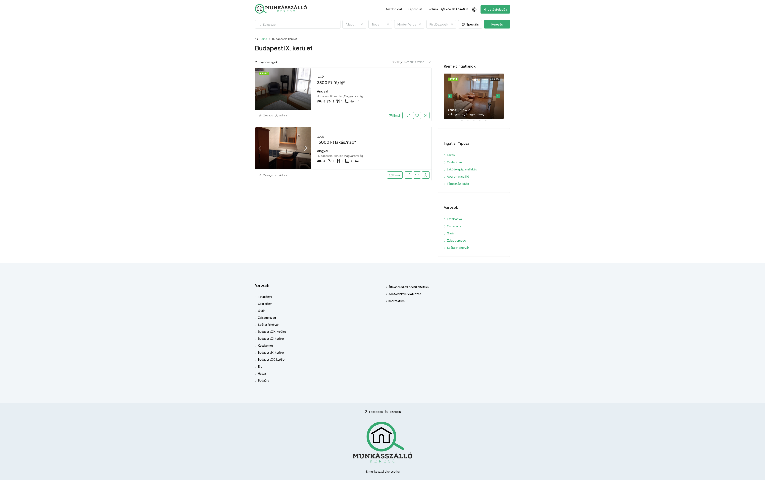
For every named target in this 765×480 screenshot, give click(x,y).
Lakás (451, 155)
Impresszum (396, 301)
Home (263, 38)
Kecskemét (265, 345)
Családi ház (454, 162)
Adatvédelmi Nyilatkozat (404, 294)
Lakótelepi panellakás (462, 169)
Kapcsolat (415, 9)
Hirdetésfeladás (495, 9)
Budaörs (263, 380)
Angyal (322, 91)
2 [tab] (470, 122)
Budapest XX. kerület (271, 359)
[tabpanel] (474, 96)
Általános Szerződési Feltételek (408, 287)
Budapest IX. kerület (271, 352)
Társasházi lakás (458, 183)
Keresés (497, 24)
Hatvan (262, 373)
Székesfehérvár (458, 247)
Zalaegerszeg (456, 240)
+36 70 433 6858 (456, 9)
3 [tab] (476, 122)
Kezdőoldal (393, 9)
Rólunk (433, 9)
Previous (450, 96)
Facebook (376, 411)
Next (498, 96)
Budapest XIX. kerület (272, 331)
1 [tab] (464, 122)
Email (396, 115)
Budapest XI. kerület (271, 338)
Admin (283, 115)
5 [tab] (488, 122)
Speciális (472, 24)
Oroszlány (454, 226)
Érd (260, 366)
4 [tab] (482, 122)
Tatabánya (454, 219)
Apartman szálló (458, 176)
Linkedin (395, 411)
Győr (450, 233)
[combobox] (354, 24)
